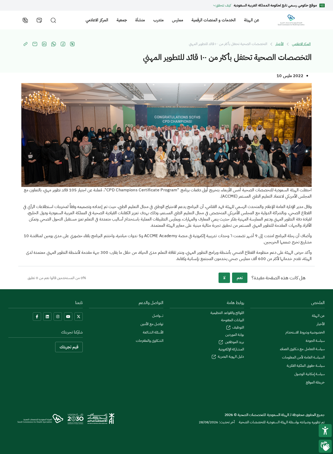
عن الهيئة (251, 20)
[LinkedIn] (47, 316)
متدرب (158, 20)
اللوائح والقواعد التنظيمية (227, 313)
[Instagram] (58, 316)
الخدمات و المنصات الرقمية (213, 20)
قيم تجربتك (69, 347)
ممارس (177, 20)
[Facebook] (37, 316)
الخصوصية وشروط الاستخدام (305, 332)
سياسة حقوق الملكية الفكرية (306, 365)
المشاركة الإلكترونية (231, 349)
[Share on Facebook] (63, 44)
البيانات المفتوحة (232, 320)
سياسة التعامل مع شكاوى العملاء (302, 349)
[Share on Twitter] (72, 44)
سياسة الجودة (315, 340)
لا (224, 278)
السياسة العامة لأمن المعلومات (303, 357)
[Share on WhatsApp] (53, 44)
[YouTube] (68, 316)
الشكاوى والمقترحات (149, 340)
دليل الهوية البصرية (230, 356)
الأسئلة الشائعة (153, 332)
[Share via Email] (35, 44)
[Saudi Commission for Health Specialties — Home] (291, 20)
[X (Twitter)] (78, 316)
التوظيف (238, 327)
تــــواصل (157, 315)
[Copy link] (25, 44)
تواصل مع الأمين (151, 324)
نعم (240, 278)
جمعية (122, 20)
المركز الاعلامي (97, 20)
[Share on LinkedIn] (44, 44)
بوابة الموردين (234, 334)
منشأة (140, 20)
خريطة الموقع (315, 382)
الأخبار (280, 44)
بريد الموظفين (234, 342)
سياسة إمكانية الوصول (309, 374)
